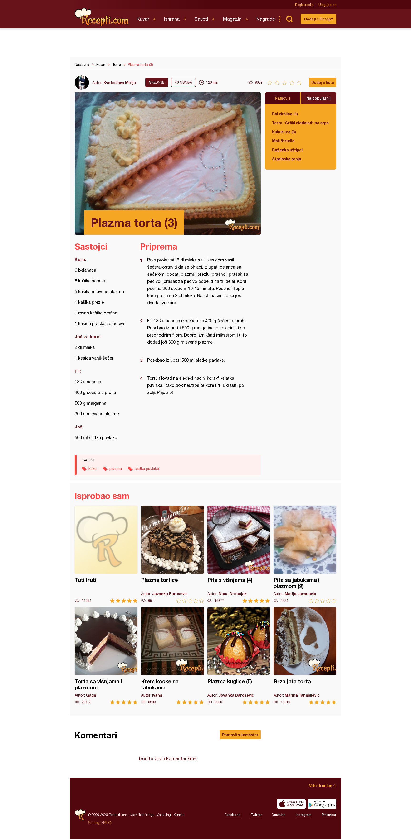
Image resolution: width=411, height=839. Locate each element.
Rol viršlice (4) (285, 113)
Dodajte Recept (318, 19)
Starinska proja (286, 158)
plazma (115, 468)
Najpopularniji (318, 98)
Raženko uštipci (287, 149)
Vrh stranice (320, 785)
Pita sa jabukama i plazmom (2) (305, 554)
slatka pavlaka (147, 468)
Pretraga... (289, 19)
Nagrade (265, 19)
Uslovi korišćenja (142, 815)
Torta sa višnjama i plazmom (106, 655)
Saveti (201, 19)
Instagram (303, 815)
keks (92, 468)
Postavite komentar (240, 734)
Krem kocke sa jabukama (172, 655)
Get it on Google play (322, 804)
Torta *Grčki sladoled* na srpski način (300, 122)
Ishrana (172, 19)
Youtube (278, 815)
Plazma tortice (172, 554)
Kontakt (178, 815)
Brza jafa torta (305, 655)
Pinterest (329, 815)
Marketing (163, 815)
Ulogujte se (327, 5)
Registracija (304, 5)
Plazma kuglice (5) (238, 655)
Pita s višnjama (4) (238, 554)
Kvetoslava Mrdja (119, 82)
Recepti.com (102, 17)
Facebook (232, 815)
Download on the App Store (291, 804)
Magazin (232, 19)
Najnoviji (282, 98)
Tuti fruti (106, 554)
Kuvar (143, 19)
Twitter (256, 815)
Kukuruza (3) (284, 131)
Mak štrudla (283, 140)
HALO (106, 822)
